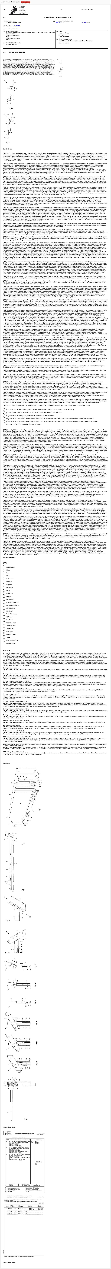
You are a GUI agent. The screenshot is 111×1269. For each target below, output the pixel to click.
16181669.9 (17, 25)
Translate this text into (5, 2)
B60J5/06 (84, 22)
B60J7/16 (58, 22)
